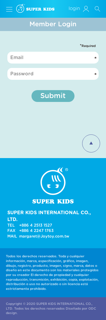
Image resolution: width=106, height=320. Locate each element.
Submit (53, 96)
